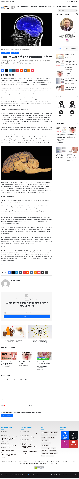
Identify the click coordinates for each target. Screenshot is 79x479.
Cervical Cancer (24, 6)
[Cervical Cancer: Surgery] (60, 74)
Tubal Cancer (44, 450)
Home (17, 6)
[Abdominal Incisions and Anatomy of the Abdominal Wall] (60, 88)
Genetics (64, 6)
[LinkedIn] (10, 70)
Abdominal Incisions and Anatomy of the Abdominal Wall (70, 87)
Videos (43, 455)
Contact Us (74, 6)
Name (3, 399)
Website (30, 405)
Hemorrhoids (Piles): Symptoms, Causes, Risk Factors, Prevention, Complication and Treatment (44, 364)
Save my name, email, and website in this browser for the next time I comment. (21, 412)
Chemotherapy (54, 432)
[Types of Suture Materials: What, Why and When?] (60, 81)
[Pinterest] (17, 70)
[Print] (46, 272)
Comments (73, 48)
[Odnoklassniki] (28, 70)
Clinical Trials (44, 434)
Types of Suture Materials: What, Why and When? (71, 80)
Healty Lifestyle (5, 52)
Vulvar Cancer (51, 6)
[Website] (12, 283)
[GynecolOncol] (8, 7)
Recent (66, 48)
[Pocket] (32, 70)
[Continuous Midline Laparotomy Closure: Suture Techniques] (9, 356)
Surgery (59, 6)
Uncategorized (52, 450)
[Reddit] (21, 70)
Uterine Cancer (43, 6)
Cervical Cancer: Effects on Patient (26, 362)
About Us (65, 474)
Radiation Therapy (45, 448)
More (69, 6)
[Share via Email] (42, 272)
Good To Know (9, 49)
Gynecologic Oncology (42, 474)
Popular (59, 48)
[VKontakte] (25, 70)
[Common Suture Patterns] (60, 56)
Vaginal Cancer (53, 453)
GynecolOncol (16, 280)
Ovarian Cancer (34, 6)
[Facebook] (2, 70)
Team (76, 474)
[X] (6, 70)
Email (3, 405)
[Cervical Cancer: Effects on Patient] (26, 356)
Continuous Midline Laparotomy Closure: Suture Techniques (7, 363)
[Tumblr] (14, 70)
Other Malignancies (46, 442)
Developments (52, 434)
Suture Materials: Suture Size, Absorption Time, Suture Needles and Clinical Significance (71, 64)
